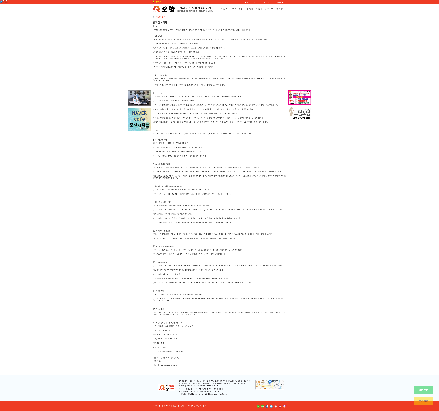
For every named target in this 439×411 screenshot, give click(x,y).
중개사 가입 (265, 2)
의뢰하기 (233, 9)
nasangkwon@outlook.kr (218, 394)
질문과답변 (269, 9)
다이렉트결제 (211, 385)
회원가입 (255, 2)
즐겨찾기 (158, 2)
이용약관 (189, 385)
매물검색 (224, 9)
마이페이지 (278, 2)
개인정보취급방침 (199, 385)
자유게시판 (280, 9)
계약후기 (249, 9)
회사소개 (259, 9)
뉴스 (240, 9)
